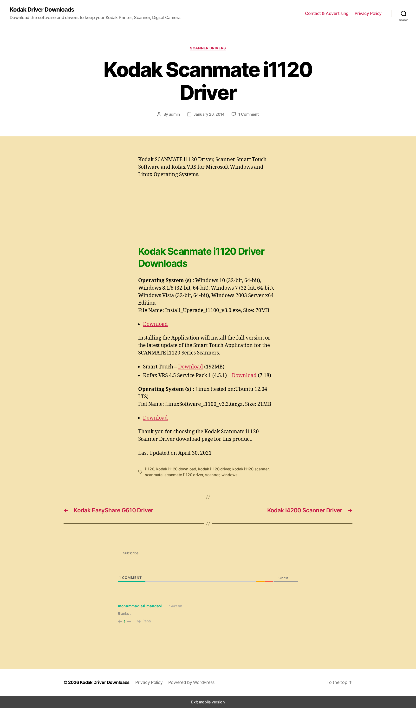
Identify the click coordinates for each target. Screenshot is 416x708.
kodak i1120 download (176, 469)
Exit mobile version (208, 702)
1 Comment (248, 114)
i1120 (149, 469)
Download (155, 324)
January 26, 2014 (209, 114)
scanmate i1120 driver (183, 474)
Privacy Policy (368, 13)
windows (229, 474)
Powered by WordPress (191, 682)
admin (174, 114)
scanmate (153, 474)
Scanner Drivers (208, 48)
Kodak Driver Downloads (42, 10)
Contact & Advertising (327, 13)
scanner (212, 474)
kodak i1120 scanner (250, 469)
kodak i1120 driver (214, 469)
